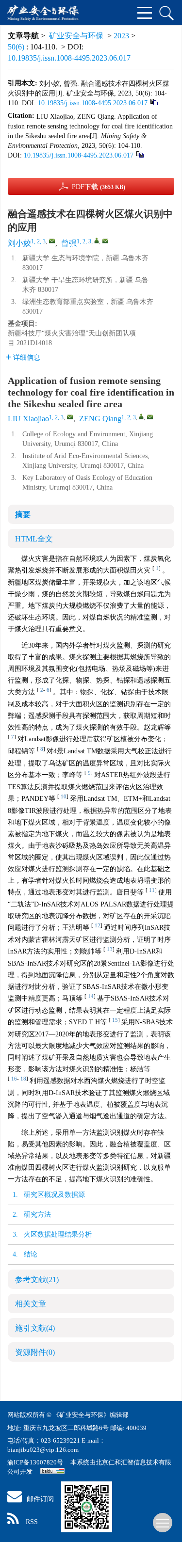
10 (63, 796)
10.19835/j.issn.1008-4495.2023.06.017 (69, 58)
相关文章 (30, 1304)
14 (91, 996)
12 (97, 925)
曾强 (69, 243)
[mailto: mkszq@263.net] (150, 416)
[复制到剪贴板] (154, 101)
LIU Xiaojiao (28, 418)
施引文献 (35, 1328)
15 (115, 1020)
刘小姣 (19, 243)
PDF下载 (98, 187)
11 (152, 890)
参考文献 (37, 1279)
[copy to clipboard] (139, 154)
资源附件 (35, 1352)
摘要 (23, 514)
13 (110, 949)
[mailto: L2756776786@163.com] (69, 416)
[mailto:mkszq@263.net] (105, 240)
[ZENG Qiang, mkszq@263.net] (141, 416)
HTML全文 (34, 539)
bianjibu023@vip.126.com (43, 1449)
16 (14, 1078)
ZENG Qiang (100, 418)
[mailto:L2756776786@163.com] (52, 240)
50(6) (17, 47)
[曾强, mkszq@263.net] (96, 240)
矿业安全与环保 (76, 36)
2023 (121, 36)
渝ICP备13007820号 (36, 1462)
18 (23, 1078)
